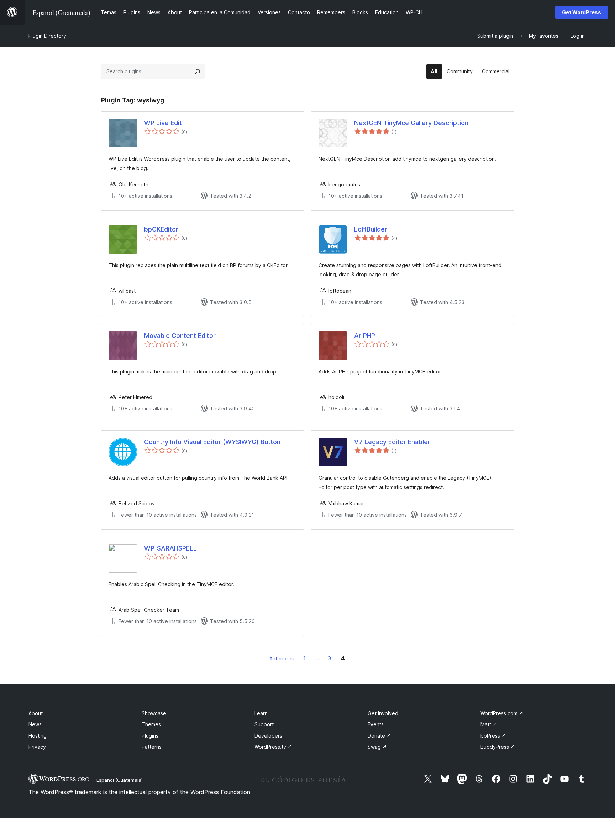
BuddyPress (497, 747)
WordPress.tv (273, 747)
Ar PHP (364, 335)
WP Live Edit (163, 123)
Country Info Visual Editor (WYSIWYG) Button (212, 442)
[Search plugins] (197, 71)
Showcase (154, 713)
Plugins (150, 736)
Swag (377, 747)
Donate (379, 736)
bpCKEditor (161, 229)
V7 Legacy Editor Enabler (392, 442)
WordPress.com (502, 713)
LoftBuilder (370, 229)
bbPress (493, 736)
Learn (261, 713)
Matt (488, 724)
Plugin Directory (47, 36)
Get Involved (383, 713)
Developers (268, 736)
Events (376, 724)
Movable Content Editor (180, 335)
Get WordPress (581, 12)
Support (264, 724)
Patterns (152, 747)
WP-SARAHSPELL (170, 548)
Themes (151, 724)
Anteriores (281, 658)
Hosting (37, 736)
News (35, 724)
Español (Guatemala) (119, 780)
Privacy (37, 747)
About (35, 713)
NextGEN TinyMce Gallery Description (411, 123)
